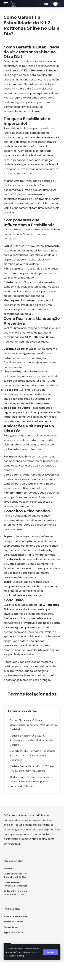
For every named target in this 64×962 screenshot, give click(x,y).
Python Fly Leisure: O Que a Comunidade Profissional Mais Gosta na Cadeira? (33, 725)
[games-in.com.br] (13, 3)
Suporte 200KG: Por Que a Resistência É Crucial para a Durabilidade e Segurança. (32, 755)
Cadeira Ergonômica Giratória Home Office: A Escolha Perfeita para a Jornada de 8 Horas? (31, 781)
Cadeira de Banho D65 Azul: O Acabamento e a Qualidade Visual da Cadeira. (31, 740)
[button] (50, 952)
